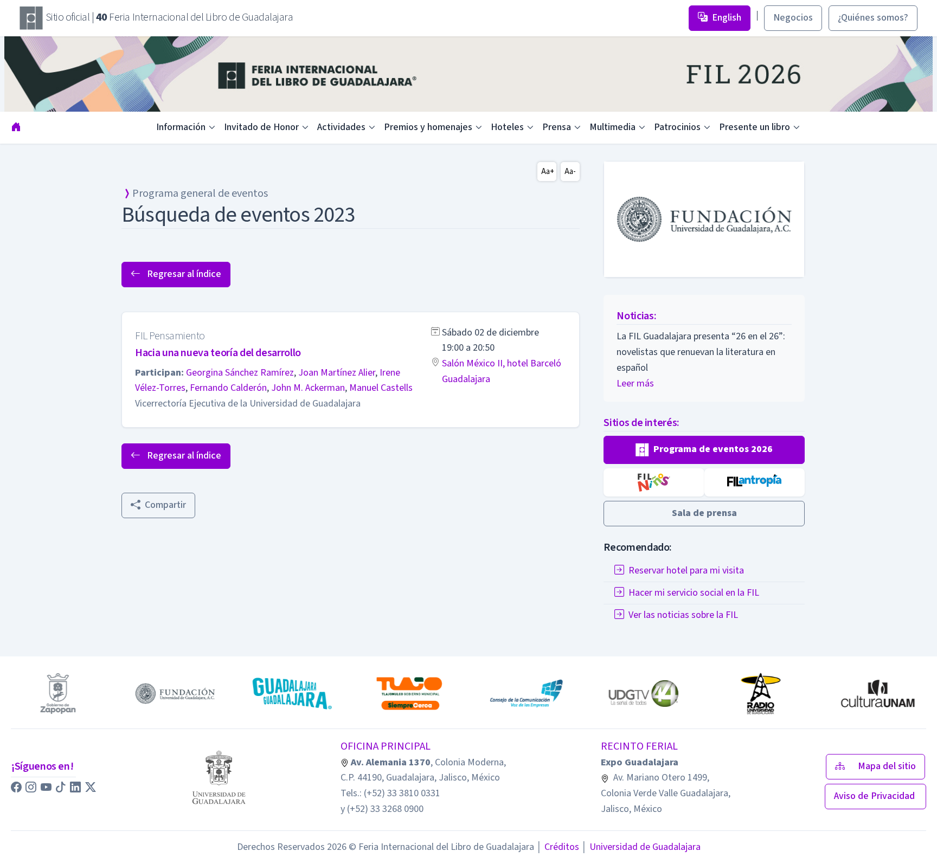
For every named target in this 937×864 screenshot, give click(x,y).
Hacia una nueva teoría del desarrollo (218, 352)
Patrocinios (677, 127)
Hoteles (507, 127)
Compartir (165, 505)
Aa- (570, 171)
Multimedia (612, 127)
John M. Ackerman (308, 388)
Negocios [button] (793, 17)
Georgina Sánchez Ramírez (240, 372)
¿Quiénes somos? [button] (873, 17)
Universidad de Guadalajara (641, 847)
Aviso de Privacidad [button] (875, 796)
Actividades (341, 127)
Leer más (635, 383)
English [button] (726, 17)
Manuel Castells (381, 388)
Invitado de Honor (261, 127)
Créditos (557, 847)
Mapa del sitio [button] (887, 766)
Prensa (556, 127)
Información (181, 127)
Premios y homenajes (428, 127)
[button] (704, 450)
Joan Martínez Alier (336, 372)
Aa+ (547, 171)
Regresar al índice (183, 274)
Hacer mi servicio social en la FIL (693, 592)
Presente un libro (754, 127)
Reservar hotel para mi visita (686, 570)
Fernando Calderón (228, 388)
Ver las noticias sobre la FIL (683, 614)
